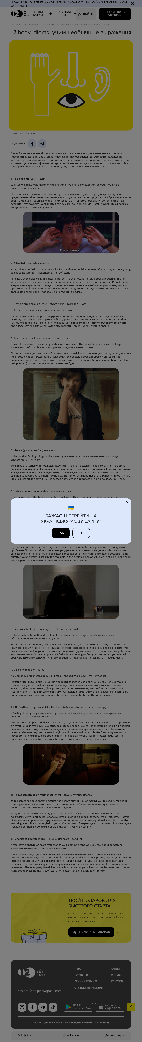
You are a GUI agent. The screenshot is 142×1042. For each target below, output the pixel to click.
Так (61, 532)
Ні (81, 532)
